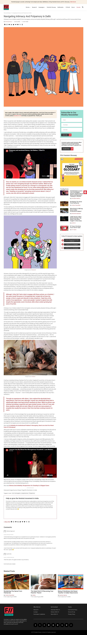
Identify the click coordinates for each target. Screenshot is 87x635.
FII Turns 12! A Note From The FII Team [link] (75, 226)
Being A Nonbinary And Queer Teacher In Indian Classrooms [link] (68, 592)
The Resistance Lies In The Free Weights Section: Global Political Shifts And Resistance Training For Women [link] (76, 193)
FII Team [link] (74, 229)
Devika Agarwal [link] (10, 531)
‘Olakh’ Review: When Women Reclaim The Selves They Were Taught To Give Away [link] (76, 218)
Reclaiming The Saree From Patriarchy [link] (76, 202)
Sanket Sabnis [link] (63, 595)
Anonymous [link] (8, 21)
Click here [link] (72, 1)
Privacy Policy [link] (71, 614)
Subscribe (65, 134)
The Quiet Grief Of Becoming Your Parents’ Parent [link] (42, 592)
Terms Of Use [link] (71, 612)
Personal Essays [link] (7, 12)
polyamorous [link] (24, 493)
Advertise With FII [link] (55, 609)
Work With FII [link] (54, 614)
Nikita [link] (33, 595)
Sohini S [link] (74, 223)
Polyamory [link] (32, 493)
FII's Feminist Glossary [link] (68, 155)
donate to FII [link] (17, 115)
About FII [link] (36, 609)
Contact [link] (36, 612)
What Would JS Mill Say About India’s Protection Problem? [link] (76, 210)
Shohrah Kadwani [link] (76, 213)
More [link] (73, 7)
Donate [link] (78, 7)
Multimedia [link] (60, 7)
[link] (85, 192)
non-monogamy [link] (16, 493)
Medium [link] (33, 376)
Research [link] (34, 7)
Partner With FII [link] (55, 612)
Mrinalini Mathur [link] (76, 198)
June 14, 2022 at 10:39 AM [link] (9, 557)
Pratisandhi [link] (33, 269)
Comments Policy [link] (72, 609)
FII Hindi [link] (68, 7)
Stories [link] (28, 7)
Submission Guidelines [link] (39, 614)
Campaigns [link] (41, 7)
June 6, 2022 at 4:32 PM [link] (8, 534)
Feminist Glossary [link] (51, 7)
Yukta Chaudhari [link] (76, 205)
